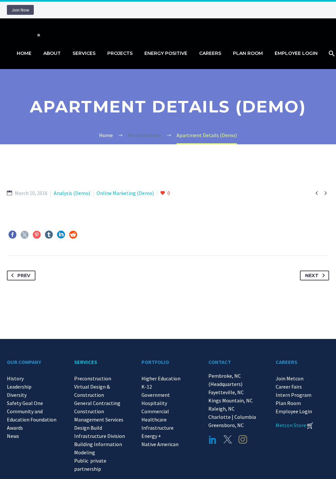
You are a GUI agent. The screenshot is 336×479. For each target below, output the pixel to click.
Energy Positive (165, 53)
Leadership (19, 386)
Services (84, 53)
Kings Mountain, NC (231, 400)
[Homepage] (36, 28)
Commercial (155, 411)
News (13, 436)
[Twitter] (25, 235)
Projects (120, 53)
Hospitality (154, 403)
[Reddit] (73, 235)
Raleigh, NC (221, 408)
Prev (23, 275)
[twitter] (227, 439)
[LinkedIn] (61, 235)
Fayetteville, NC (227, 392)
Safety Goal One (25, 403)
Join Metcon (290, 378)
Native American (159, 444)
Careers (210, 53)
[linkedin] (212, 439)
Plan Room (248, 53)
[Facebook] (12, 235)
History (15, 378)
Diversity (17, 395)
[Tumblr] (49, 235)
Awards (15, 427)
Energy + (151, 436)
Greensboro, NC (226, 425)
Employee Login (296, 53)
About (52, 53)
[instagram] (243, 439)
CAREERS (286, 362)
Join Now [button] (20, 10)
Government (155, 395)
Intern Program (293, 395)
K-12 (146, 386)
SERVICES (85, 362)
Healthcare (154, 419)
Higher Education (160, 378)
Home (24, 53)
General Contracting (97, 403)
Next (312, 275)
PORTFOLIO (155, 362)
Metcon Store (291, 425)
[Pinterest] (37, 235)
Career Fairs (289, 386)
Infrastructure (157, 427)
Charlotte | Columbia (232, 417)
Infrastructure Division (99, 436)
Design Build (88, 427)
